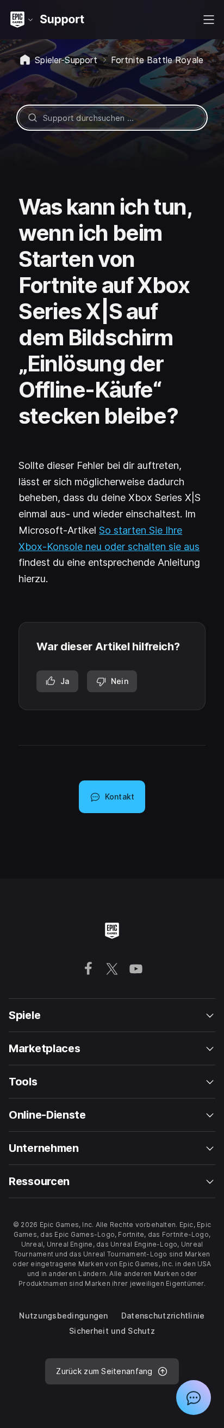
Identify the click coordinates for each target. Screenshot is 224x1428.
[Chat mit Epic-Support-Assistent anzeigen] (193, 1397)
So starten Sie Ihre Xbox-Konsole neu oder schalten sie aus (109, 538)
